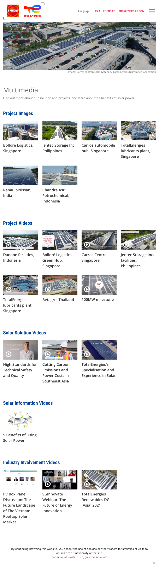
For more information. (66, 557)
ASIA (97, 11)
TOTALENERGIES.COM (132, 11)
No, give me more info (93, 557)
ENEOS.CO (109, 11)
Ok (77, 569)
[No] (154, 563)
